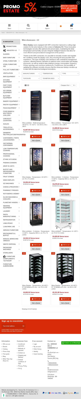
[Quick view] (37, 121)
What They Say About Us (7, 360)
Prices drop (6, 351)
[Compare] (34, 121)
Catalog (5, 349)
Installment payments (21, 345)
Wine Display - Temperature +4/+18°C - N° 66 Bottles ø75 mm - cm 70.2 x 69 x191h (35, 287)
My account (37, 346)
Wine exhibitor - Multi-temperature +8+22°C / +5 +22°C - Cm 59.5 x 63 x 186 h (34, 124)
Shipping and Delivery (22, 356)
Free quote (6, 354)
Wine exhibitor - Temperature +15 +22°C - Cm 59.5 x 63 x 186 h (64, 124)
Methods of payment (21, 349)
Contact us (21, 353)
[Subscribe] (23, 326)
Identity (36, 351)
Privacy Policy (22, 366)
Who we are (6, 344)
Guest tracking (38, 354)
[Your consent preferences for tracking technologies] (4, 395)
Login (35, 344)
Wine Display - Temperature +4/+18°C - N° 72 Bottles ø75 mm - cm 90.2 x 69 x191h (64, 287)
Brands (5, 346)
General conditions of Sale (22, 361)
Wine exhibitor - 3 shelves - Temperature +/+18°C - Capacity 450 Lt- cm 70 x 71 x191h (65, 178)
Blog (4, 356)
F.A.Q (20, 368)
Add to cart (37, 136)
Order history (37, 349)
